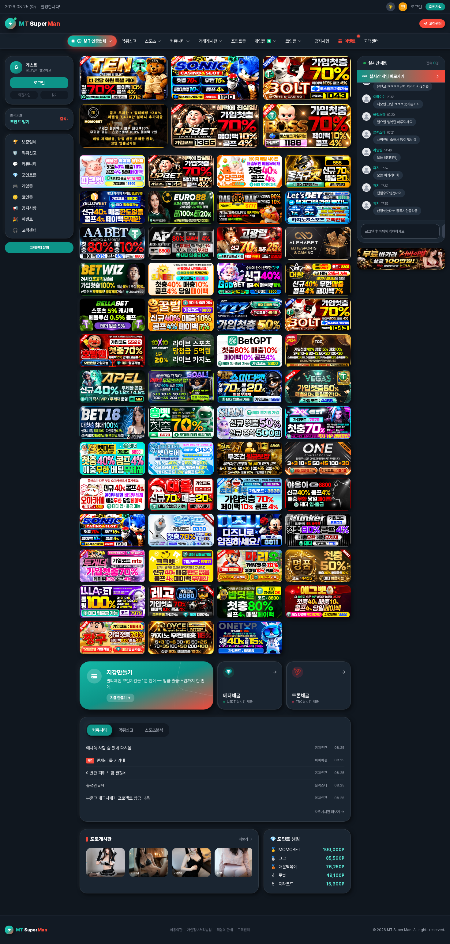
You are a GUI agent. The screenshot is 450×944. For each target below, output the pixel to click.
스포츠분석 (154, 730)
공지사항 (321, 41)
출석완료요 (95, 785)
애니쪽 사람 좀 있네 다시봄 (108, 747)
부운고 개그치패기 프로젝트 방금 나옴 (118, 798)
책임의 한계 (224, 930)
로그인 (416, 6)
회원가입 (435, 7)
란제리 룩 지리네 (111, 760)
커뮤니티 (25, 164)
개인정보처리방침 (199, 930)
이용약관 (176, 930)
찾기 (54, 95)
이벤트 (23, 219)
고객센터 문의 (39, 248)
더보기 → (245, 839)
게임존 (23, 186)
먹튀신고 (25, 152)
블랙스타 (379, 114)
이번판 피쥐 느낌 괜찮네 (106, 773)
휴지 (376, 168)
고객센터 (435, 23)
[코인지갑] (403, 6)
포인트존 (238, 41)
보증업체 (25, 141)
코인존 (23, 197)
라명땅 (377, 150)
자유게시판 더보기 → (329, 812)
